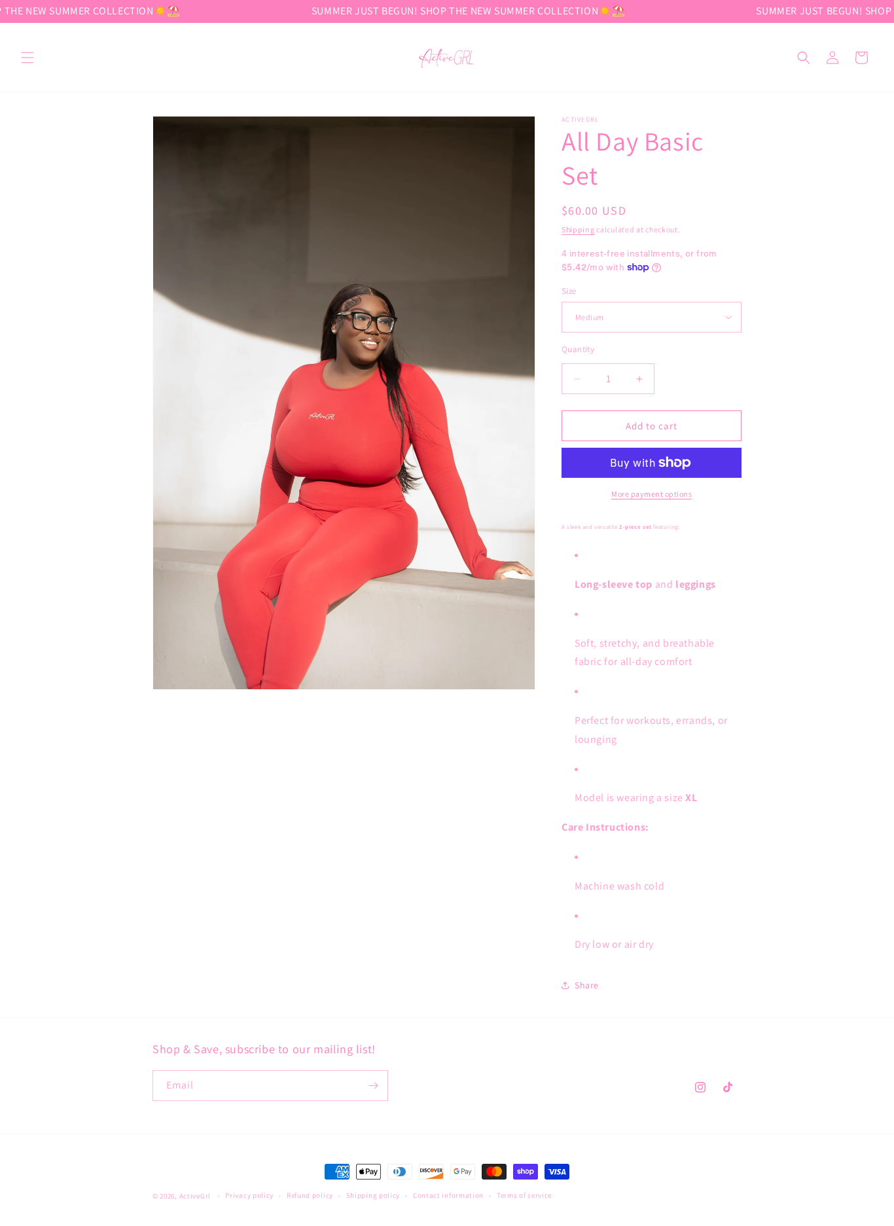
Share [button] (587, 985)
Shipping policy (373, 1195)
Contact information (448, 1195)
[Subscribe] (373, 1085)
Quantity (578, 349)
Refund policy (310, 1195)
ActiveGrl (195, 1195)
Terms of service (524, 1195)
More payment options (651, 494)
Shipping (578, 229)
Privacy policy (249, 1195)
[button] (27, 57)
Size (569, 291)
